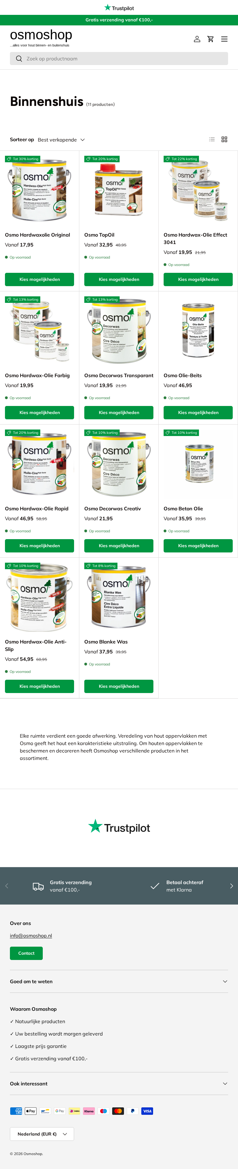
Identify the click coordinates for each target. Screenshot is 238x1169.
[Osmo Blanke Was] (118, 597)
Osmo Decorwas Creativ (112, 508)
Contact (26, 953)
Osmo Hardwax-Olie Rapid (36, 508)
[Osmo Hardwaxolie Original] (39, 190)
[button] (211, 39)
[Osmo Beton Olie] (198, 464)
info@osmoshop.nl (31, 935)
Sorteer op (22, 139)
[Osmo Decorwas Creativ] (118, 464)
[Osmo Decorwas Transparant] (118, 330)
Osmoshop (33, 1153)
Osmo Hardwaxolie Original (37, 235)
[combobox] (119, 58)
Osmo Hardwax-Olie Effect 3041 (195, 238)
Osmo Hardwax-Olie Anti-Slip (36, 645)
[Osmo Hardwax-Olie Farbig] (39, 330)
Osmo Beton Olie (183, 508)
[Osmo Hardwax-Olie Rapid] (39, 464)
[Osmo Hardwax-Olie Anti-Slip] (39, 597)
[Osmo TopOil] (118, 190)
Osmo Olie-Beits (183, 375)
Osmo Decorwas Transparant (118, 375)
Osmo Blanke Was (106, 642)
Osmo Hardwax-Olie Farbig (37, 375)
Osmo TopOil (99, 235)
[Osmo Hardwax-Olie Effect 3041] (198, 190)
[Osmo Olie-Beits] (198, 330)
